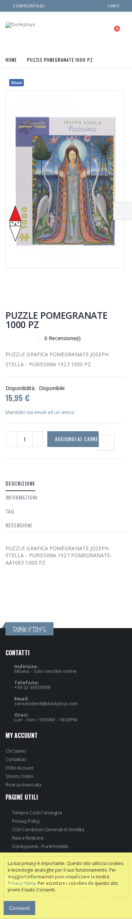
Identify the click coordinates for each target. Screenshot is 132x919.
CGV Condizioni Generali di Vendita (48, 829)
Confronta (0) (29, 5)
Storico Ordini (19, 776)
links (113, 5)
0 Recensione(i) (62, 338)
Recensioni (19, 525)
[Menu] (82, 31)
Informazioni (21, 497)
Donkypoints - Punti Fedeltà (40, 846)
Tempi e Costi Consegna (37, 812)
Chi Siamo (16, 750)
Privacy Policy (26, 821)
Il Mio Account (19, 767)
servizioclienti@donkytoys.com (46, 703)
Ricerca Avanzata (23, 784)
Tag (10, 511)
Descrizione (20, 483)
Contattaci (16, 759)
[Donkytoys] (20, 25)
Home (11, 59)
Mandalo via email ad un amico (40, 412)
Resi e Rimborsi (28, 838)
